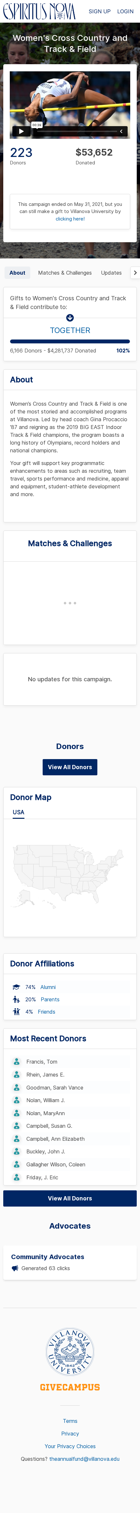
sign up (100, 11)
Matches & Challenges (65, 272)
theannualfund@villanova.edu (84, 1459)
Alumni (48, 987)
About (17, 272)
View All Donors (70, 767)
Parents (50, 999)
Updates (111, 272)
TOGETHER (70, 330)
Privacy (70, 1433)
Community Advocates (47, 1257)
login (125, 11)
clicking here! (70, 219)
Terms (70, 1421)
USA (18, 812)
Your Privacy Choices (70, 1446)
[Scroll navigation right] (135, 273)
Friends (46, 1011)
